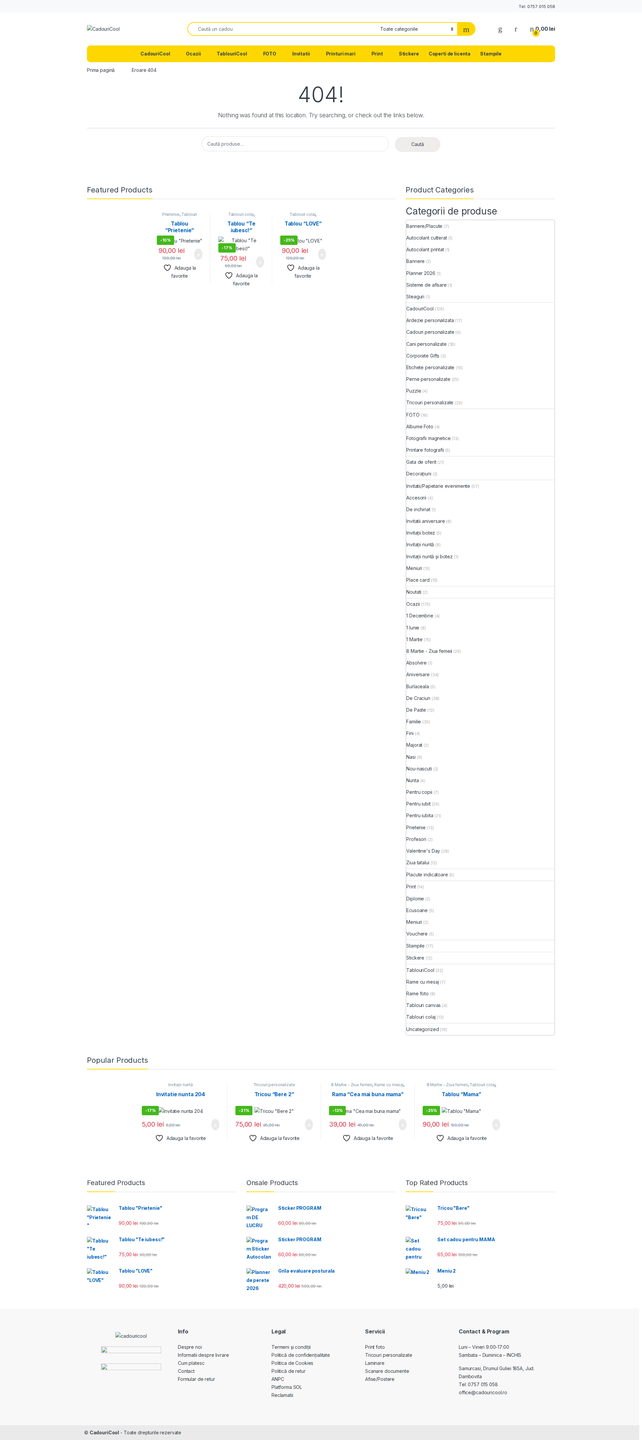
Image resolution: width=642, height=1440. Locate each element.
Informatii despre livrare (203, 1355)
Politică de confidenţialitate (301, 1355)
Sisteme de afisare (426, 285)
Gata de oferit (421, 462)
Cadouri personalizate (430, 332)
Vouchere (417, 934)
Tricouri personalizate (429, 402)
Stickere (409, 53)
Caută (417, 144)
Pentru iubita (419, 815)
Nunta (412, 780)
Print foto (375, 1347)
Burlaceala (417, 686)
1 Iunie (412, 627)
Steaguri (415, 296)
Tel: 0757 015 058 (537, 6)
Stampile (491, 53)
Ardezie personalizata (430, 320)
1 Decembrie (419, 615)
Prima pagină (101, 70)
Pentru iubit (418, 804)
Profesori (416, 839)
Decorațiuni (418, 473)
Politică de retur (289, 1371)
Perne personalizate (428, 379)
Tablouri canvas (423, 1005)
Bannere (415, 261)
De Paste (416, 710)
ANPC (278, 1379)
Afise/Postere (380, 1379)
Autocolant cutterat (426, 238)
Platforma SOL (287, 1387)
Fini (409, 733)
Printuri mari (340, 53)
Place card (418, 580)
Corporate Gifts (422, 355)
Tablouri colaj (241, 214)
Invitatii (301, 53)
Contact (186, 1371)
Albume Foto (419, 426)
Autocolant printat (425, 249)
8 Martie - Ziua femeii (429, 651)
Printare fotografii (425, 450)
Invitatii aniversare (425, 521)
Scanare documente (387, 1371)
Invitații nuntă (420, 544)
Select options (194, 254)
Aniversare (418, 674)
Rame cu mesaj (422, 982)
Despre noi (190, 1347)
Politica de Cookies (292, 1363)
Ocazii (193, 53)
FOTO (269, 53)
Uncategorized (422, 1029)
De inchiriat (418, 509)
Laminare (375, 1363)
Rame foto (417, 993)
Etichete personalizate (430, 367)
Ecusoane (417, 910)
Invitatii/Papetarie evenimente (438, 486)
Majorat (414, 745)
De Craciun (418, 698)
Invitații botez (420, 533)
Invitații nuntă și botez (429, 556)
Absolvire (416, 663)
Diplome (415, 898)
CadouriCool (155, 53)
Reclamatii (282, 1395)
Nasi (410, 757)
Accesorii (416, 497)
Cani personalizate (426, 344)
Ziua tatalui (417, 862)
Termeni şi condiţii (291, 1347)
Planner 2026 (420, 273)
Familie (413, 721)
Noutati (413, 592)
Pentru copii (419, 792)
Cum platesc (191, 1363)
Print (377, 53)
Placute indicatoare (427, 874)
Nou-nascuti (419, 768)
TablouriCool (232, 53)
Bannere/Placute (424, 226)
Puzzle (413, 391)
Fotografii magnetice (428, 438)
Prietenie (171, 214)
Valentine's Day (423, 851)
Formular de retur (196, 1379)
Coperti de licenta (449, 53)
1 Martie (414, 639)
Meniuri (414, 568)
